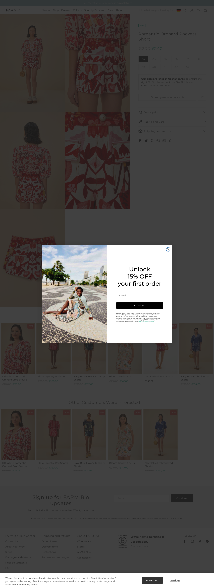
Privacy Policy (143, 321)
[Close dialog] (168, 249)
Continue (139, 305)
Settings (175, 580)
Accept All (152, 580)
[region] (107, 580)
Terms (152, 321)
